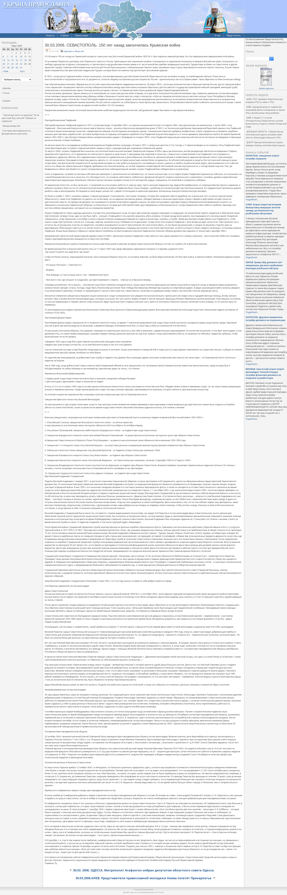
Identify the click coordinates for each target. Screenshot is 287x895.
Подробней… (252, 199)
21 (8, 63)
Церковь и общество (74, 51)
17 (21, 60)
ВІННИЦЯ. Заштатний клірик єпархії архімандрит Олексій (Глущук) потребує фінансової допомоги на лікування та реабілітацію (265, 373)
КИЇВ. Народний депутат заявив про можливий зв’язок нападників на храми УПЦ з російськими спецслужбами (265, 110)
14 (8, 60)
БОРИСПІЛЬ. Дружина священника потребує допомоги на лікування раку (265, 319)
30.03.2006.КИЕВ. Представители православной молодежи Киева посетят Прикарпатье (143, 878)
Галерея (6, 100)
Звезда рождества (11, 125)
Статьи (5, 93)
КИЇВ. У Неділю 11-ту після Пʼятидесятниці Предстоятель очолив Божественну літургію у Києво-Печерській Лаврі (266, 122)
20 (4, 63)
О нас (217, 35)
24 (21, 63)
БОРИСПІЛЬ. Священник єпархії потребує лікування (262, 157)
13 (4, 60)
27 (4, 67)
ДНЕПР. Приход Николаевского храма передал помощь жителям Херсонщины (265, 144)
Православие (81, 35)
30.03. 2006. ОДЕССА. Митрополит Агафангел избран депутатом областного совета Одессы (143, 870)
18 (25, 60)
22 (12, 63)
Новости (50, 35)
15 (12, 60)
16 (17, 60)
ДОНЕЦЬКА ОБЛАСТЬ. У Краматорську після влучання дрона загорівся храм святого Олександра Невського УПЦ (264, 134)
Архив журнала (266, 88)
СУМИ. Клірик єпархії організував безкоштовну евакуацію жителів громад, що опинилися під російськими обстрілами (263, 209)
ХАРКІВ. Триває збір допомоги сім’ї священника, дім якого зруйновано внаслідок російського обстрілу (264, 265)
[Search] (271, 59)
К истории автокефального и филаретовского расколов (16, 132)
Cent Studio (159, 892)
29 (12, 67)
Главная (64, 35)
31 (21, 67)
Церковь (6, 88)
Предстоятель (234, 35)
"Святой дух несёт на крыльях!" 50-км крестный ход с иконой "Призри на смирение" (20, 118)
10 (21, 56)
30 (17, 67)
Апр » (22, 71)
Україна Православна (36, 4)
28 (8, 67)
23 (17, 63)
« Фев (5, 71)
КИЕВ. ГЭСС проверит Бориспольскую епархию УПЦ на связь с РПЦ (264, 101)
